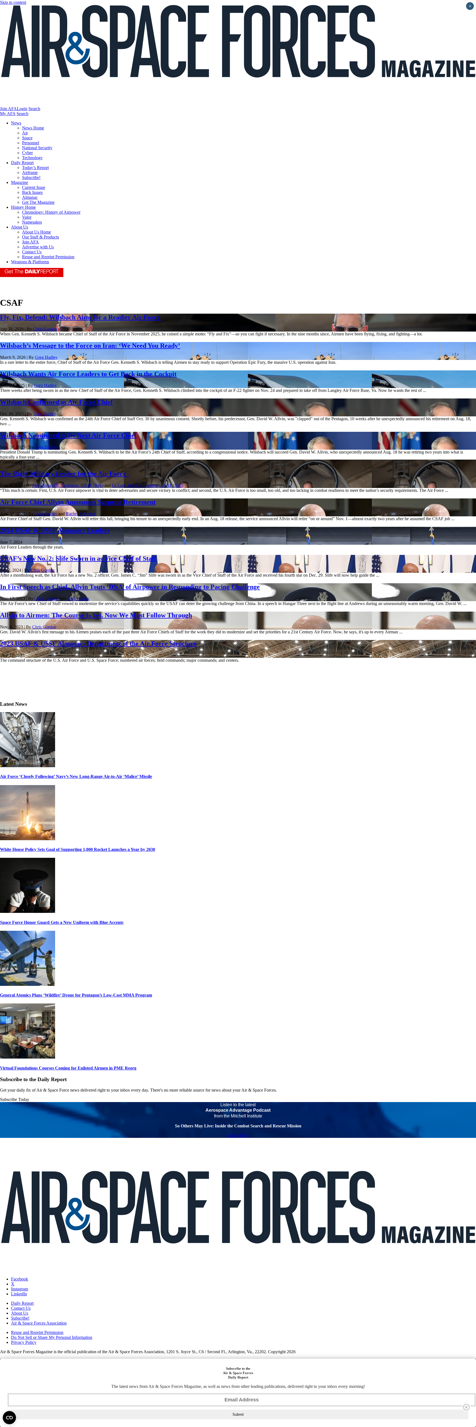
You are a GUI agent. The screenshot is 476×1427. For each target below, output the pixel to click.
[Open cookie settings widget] (9, 1417)
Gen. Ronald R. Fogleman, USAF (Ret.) (68, 485)
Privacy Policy (23, 1342)
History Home (23, 207)
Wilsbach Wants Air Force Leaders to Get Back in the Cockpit (88, 374)
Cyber (27, 152)
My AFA (7, 113)
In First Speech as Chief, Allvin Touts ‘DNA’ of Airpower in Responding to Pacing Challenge (130, 586)
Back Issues (32, 192)
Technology (32, 157)
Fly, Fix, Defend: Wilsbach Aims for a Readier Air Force (81, 317)
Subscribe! (31, 177)
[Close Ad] (466, 1407)
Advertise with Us (38, 247)
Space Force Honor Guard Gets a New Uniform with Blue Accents (61, 922)
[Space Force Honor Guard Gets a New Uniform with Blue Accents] (27, 911)
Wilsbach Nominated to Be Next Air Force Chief (68, 435)
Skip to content (13, 2)
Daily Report (22, 162)
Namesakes (32, 222)
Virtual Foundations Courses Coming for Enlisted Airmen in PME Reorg (68, 1068)
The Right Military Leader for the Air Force (64, 473)
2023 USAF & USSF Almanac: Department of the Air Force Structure (98, 643)
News (16, 123)
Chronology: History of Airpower (51, 212)
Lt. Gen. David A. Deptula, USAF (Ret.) (147, 485)
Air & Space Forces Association (39, 1323)
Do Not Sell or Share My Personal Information (51, 1337)
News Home (33, 128)
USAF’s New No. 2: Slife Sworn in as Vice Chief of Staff (78, 558)
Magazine (19, 182)
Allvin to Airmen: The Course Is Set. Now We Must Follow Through (96, 615)
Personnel (30, 142)
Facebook (19, 1279)
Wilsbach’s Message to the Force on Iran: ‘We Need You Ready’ (90, 345)
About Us (19, 227)
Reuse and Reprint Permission (48, 256)
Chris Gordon (45, 329)
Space (27, 137)
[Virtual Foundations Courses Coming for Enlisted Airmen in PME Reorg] (27, 1057)
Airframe (30, 172)
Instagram (19, 1289)
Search (34, 108)
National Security (37, 147)
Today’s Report (35, 167)
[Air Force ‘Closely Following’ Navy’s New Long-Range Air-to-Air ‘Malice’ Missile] (27, 765)
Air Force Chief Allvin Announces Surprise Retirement (78, 502)
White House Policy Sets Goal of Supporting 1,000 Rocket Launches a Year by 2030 (77, 849)
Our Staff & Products (40, 237)
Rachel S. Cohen (80, 513)
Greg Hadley (46, 357)
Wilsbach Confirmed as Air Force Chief (56, 402)
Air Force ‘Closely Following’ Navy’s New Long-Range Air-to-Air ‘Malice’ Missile (76, 776)
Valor (26, 217)
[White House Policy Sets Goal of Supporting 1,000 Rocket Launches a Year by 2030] (27, 838)
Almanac (30, 197)
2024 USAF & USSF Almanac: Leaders (55, 530)
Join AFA (8, 108)
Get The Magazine (38, 202)
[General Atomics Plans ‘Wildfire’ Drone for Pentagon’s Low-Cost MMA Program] (27, 984)
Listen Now (238, 1135)
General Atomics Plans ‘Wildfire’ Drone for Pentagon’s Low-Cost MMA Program (76, 995)
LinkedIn (19, 1294)
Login (22, 108)
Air (25, 133)
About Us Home (36, 232)
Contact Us (32, 251)
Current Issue (33, 187)
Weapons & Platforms (30, 261)
